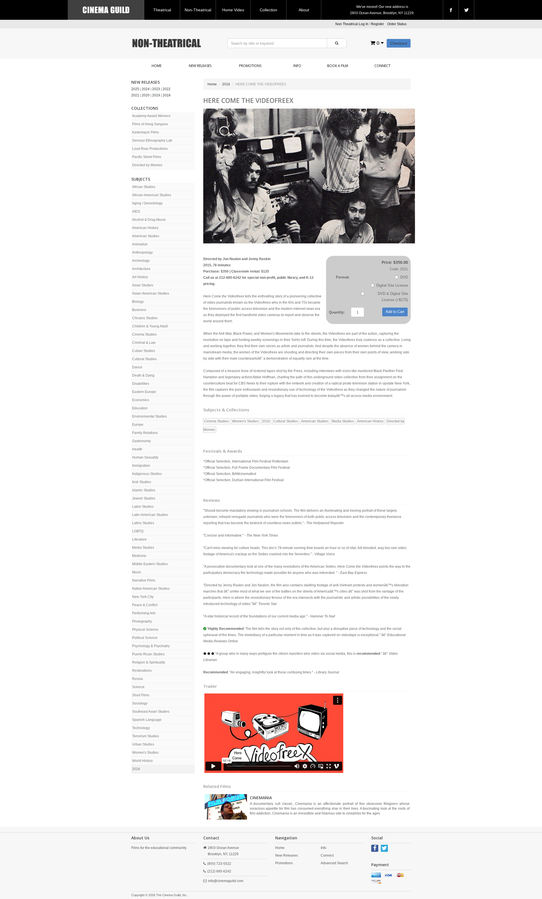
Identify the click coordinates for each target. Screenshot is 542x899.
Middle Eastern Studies (150, 564)
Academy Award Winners (151, 116)
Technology (141, 728)
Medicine (139, 556)
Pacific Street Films (146, 157)
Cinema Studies (144, 334)
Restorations (142, 671)
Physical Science (145, 630)
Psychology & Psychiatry (151, 646)
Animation (140, 244)
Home (156, 65)
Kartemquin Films (145, 132)
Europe (137, 425)
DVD (404, 277)
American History (145, 228)
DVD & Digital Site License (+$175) (393, 296)
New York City (143, 597)
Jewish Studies (143, 498)
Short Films (140, 695)
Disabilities (140, 384)
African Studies (143, 187)
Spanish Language (146, 720)
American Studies (145, 236)
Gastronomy (141, 441)
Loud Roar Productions (150, 149)
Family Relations (145, 433)
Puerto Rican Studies (148, 654)
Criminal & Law (144, 343)
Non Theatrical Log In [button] (351, 24)
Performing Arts (144, 613)
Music (136, 572)
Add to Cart (395, 312)
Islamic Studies (143, 490)
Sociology (139, 703)
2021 (135, 95)
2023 (156, 89)
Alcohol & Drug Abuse (149, 220)
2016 (136, 769)
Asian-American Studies (150, 293)
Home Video (233, 10)
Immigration (141, 466)
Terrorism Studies (145, 736)
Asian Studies (142, 285)
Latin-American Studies (150, 515)
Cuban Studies (143, 351)
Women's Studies (145, 753)
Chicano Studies (145, 318)
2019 (156, 95)
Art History (140, 277)
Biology (138, 302)
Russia (137, 679)
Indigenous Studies (147, 474)
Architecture (141, 269)
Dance (137, 367)
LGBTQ (137, 531)
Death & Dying (143, 375)
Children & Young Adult (150, 326)
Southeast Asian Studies (150, 712)
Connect (382, 65)
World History (142, 761)
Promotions (250, 65)
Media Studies (143, 548)
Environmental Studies (149, 416)
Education (140, 408)
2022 (167, 89)
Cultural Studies (144, 359)
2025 (135, 89)
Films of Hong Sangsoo (150, 124)
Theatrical (162, 10)
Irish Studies (141, 482)
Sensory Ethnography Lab (152, 140)
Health (137, 449)
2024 (146, 89)
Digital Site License (392, 285)
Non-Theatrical (198, 10)
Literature (139, 539)
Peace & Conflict (145, 605)
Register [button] (377, 24)
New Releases (200, 65)
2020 (146, 95)
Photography (142, 621)
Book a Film (337, 65)
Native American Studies (151, 589)
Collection (268, 10)
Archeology (141, 261)
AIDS (136, 211)
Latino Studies (143, 523)
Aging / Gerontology (147, 203)
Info (297, 65)
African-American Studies (151, 195)
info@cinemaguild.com (225, 881)
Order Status (396, 24)
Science (138, 687)
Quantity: (337, 312)
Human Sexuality (145, 457)
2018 (167, 95)
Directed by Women (147, 165)
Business (139, 310)
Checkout (398, 43)
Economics (140, 400)
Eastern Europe (144, 392)
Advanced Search (334, 863)
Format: (342, 277)
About (304, 10)
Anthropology (142, 252)
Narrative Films (143, 580)
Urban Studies (143, 744)
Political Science (145, 638)
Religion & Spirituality (148, 662)
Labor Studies (143, 507)
